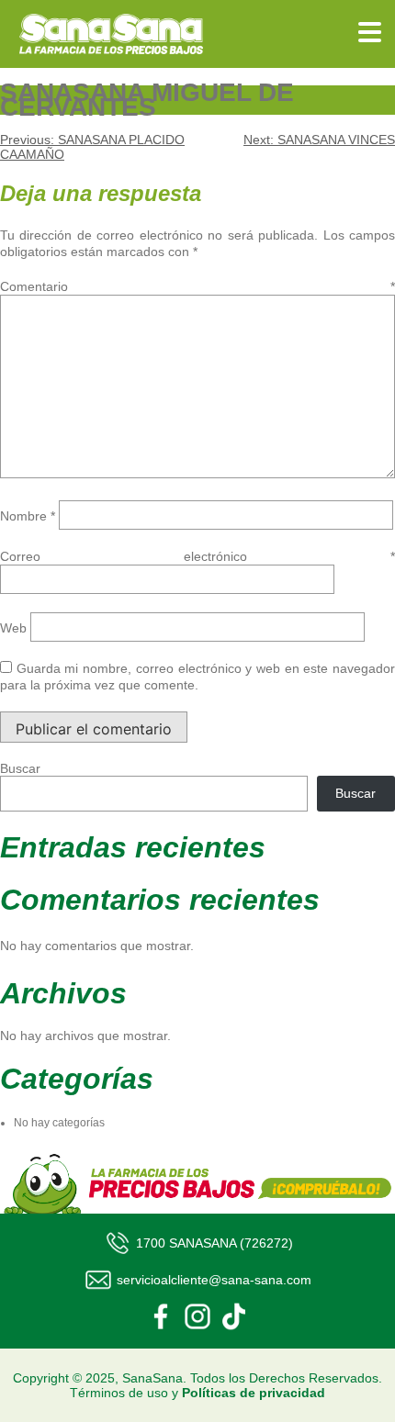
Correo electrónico (197, 556)
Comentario (197, 286)
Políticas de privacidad (253, 1392)
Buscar (20, 768)
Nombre (27, 516)
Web (13, 628)
